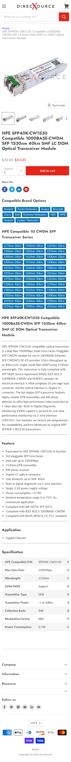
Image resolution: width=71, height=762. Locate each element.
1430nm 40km (56, 290)
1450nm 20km (13, 262)
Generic (9, 209)
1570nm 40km (13, 306)
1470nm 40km (34, 295)
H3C (53, 214)
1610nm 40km (56, 306)
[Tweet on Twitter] (12, 189)
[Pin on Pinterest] (26, 189)
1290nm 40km (34, 278)
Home (5, 28)
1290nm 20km (34, 245)
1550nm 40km (56, 301)
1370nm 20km (56, 251)
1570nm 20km (13, 273)
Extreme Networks (35, 214)
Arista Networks (27, 209)
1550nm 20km (56, 267)
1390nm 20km (13, 256)
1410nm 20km (34, 256)
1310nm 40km (56, 278)
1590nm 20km (34, 273)
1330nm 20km (13, 251)
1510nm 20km (13, 267)
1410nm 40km (34, 290)
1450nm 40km (13, 295)
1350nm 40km (34, 284)
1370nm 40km (56, 284)
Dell (17, 214)
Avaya (45, 209)
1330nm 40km (13, 284)
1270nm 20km (13, 245)
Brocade (58, 209)
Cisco (7, 214)
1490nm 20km (56, 262)
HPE (63, 214)
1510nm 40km (13, 301)
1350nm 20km (34, 251)
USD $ (33, 722)
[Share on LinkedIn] (19, 189)
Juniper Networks (28, 220)
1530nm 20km (34, 267)
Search (35, 749)
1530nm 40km (34, 301)
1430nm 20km (56, 256)
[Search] (64, 16)
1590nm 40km (34, 306)
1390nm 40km (13, 290)
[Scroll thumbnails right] (66, 119)
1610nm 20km (56, 273)
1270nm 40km (13, 278)
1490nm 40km (56, 295)
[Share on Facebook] (5, 189)
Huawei (8, 220)
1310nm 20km (56, 245)
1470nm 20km (34, 262)
